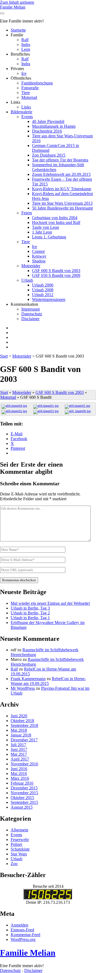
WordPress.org (23, 939)
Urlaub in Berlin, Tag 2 (30, 613)
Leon (25, 49)
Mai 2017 (19, 754)
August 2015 (22, 807)
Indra (25, 44)
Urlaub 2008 (42, 290)
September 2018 (24, 725)
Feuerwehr (20, 839)
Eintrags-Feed (22, 930)
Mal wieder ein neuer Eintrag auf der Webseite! (50, 603)
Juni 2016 (19, 768)
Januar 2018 (21, 735)
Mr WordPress (23, 688)
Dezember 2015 (24, 788)
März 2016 (20, 778)
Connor (38, 251)
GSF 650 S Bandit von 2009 (56, 275)
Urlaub (27, 280)
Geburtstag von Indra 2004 (54, 217)
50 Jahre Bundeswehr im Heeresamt (62, 208)
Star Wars (19, 854)
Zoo (14, 863)
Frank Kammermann (28, 678)
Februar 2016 (22, 783)
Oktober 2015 (22, 797)
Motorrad (29, 97)
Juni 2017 (19, 749)
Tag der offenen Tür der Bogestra (60, 160)
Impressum (30, 309)
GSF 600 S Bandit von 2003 (56, 270)
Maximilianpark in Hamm (53, 126)
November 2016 (24, 764)
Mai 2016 (19, 773)
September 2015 (24, 802)
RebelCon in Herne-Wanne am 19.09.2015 (48, 681)
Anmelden (19, 925)
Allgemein (19, 830)
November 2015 (24, 792)
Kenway (39, 256)
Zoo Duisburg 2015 (48, 155)
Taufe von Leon (45, 227)
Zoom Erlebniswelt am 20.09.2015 (61, 174)
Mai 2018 (19, 730)
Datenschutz (31, 314)
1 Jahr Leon (42, 232)
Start (4, 356)
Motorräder (30, 265)
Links (26, 107)
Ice (23, 73)
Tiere (25, 92)
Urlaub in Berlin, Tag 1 (30, 617)
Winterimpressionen (48, 299)
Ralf (25, 39)
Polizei (16, 844)
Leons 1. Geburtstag (49, 237)
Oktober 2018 (22, 720)
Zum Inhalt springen (17, 2)
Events (27, 116)
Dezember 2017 (24, 740)
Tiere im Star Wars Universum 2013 (62, 203)
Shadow (39, 261)
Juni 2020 (19, 716)
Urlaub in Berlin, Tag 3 (30, 608)
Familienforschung (37, 83)
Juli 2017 (18, 744)
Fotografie (30, 88)
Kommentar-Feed (25, 934)
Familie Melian (12, 7)
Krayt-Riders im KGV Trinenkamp (61, 189)
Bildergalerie (21, 112)
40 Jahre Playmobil (48, 121)
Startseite (18, 30)
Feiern (26, 213)
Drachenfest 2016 (47, 131)
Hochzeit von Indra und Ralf (56, 222)
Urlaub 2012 (42, 294)
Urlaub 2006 (42, 285)
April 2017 (20, 759)
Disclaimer (30, 318)
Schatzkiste (20, 849)
